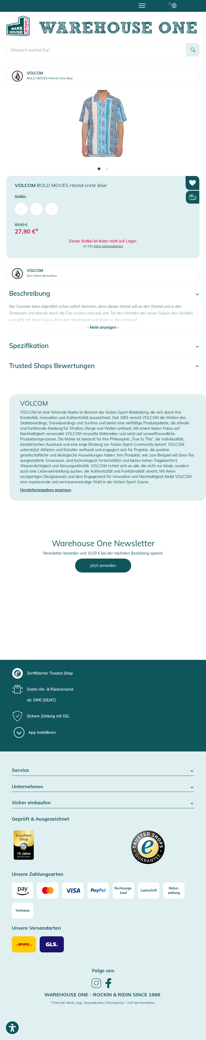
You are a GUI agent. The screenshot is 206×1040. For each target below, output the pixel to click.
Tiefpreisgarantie (104, 5)
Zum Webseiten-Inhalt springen (27, 2)
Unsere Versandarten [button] (36, 928)
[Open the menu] (142, 5)
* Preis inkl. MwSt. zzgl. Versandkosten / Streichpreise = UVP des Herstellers (102, 1003)
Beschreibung (29, 293)
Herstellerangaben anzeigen (45, 490)
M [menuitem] (21, 209)
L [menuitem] (36, 209)
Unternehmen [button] (27, 787)
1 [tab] (99, 169)
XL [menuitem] (52, 209)
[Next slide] (190, 128)
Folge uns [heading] (103, 970)
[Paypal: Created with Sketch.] (98, 890)
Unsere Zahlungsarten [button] (37, 874)
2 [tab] (107, 169)
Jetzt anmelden (103, 565)
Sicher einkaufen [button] (31, 803)
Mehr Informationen (108, 246)
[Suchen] (193, 50)
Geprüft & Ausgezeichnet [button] (40, 819)
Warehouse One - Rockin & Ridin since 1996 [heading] (102, 995)
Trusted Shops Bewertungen (52, 366)
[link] (96, 987)
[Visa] (73, 890)
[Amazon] (22, 890)
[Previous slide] (16, 128)
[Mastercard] (47, 890)
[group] (108, 673)
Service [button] (20, 770)
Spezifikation (29, 346)
